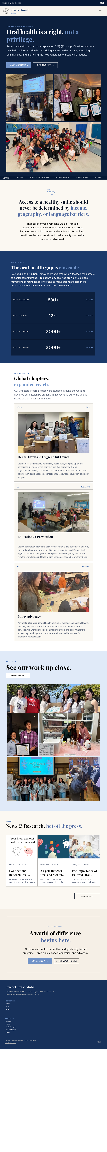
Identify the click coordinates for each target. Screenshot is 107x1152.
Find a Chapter (10, 1030)
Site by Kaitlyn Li (10, 1043)
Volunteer (8, 1021)
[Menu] (100, 11)
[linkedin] (100, 1041)
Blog (7, 1006)
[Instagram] (101, 3)
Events (7, 1024)
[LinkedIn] (103, 3)
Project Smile (20, 10)
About (8, 1003)
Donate (7, 1033)
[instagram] (98, 1041)
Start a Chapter (10, 1027)
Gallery (8, 1009)
